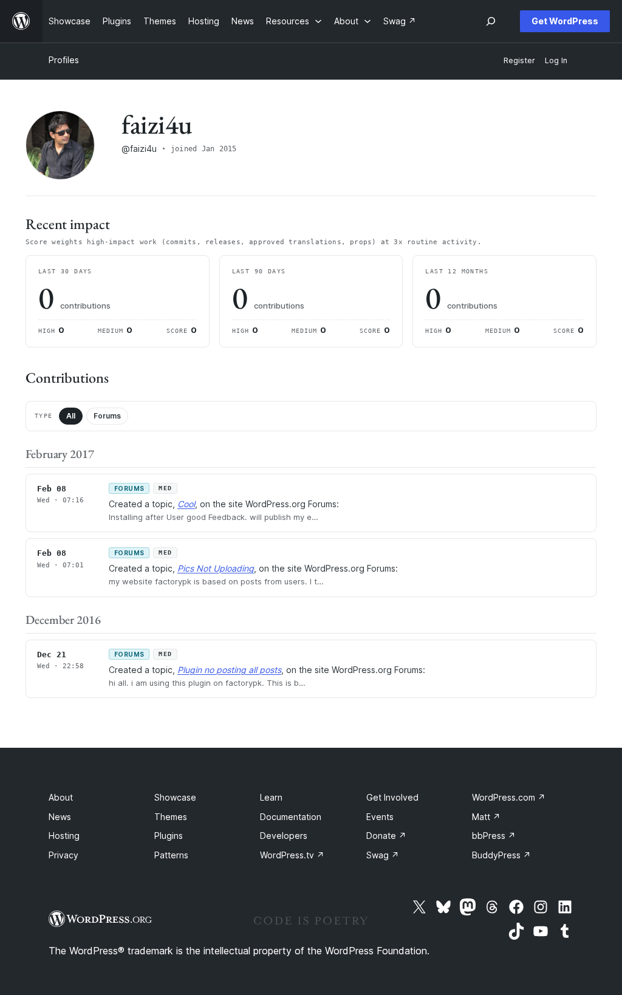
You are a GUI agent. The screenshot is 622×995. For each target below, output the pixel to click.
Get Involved (392, 797)
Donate (386, 835)
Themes (170, 817)
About (61, 797)
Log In (556, 60)
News (60, 817)
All (70, 415)
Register (519, 60)
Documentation (290, 817)
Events (380, 817)
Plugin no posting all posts (229, 670)
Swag (382, 855)
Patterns (171, 855)
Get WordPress (564, 21)
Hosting (64, 835)
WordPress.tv (292, 855)
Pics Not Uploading (215, 568)
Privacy (63, 855)
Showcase (175, 797)
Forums (107, 415)
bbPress (494, 835)
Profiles (64, 60)
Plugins (168, 835)
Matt (486, 817)
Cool (186, 504)
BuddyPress (501, 855)
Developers (283, 835)
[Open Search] (491, 21)
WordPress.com (508, 797)
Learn (271, 797)
